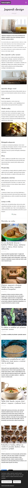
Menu (26, 2)
